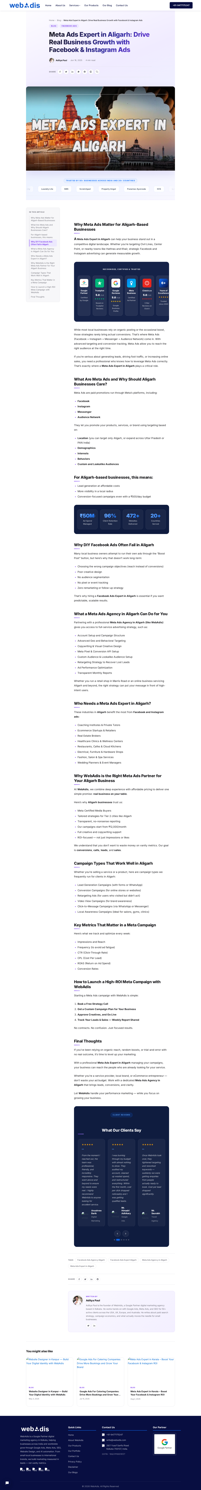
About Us (60, 5)
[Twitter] (88, 1325)
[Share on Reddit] (84, 71)
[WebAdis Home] (24, 5)
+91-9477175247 (181, 5)
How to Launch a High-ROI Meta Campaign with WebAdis (43, 289)
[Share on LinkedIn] (72, 71)
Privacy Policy (75, 1461)
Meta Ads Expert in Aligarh (82, 1266)
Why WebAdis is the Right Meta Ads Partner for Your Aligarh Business (43, 265)
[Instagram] (41, 1470)
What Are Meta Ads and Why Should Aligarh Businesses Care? (42, 227)
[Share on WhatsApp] (78, 71)
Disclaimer (73, 1467)
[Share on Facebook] (60, 71)
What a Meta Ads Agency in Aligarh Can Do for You (42, 250)
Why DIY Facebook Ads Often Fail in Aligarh (41, 243)
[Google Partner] (164, 1444)
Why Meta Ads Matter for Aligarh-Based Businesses (43, 219)
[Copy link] (97, 71)
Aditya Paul (61, 60)
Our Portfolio (74, 1451)
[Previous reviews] (117, 1233)
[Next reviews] (125, 1233)
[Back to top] (193, 1483)
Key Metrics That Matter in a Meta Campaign (43, 281)
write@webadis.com (116, 1440)
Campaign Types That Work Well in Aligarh (41, 274)
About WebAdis (75, 1440)
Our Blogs (73, 1472)
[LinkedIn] (94, 1325)
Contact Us (122, 5)
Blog (53, 26)
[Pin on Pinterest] (90, 71)
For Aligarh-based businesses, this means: (42, 235)
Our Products (91, 5)
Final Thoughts (37, 297)
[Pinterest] (47, 1470)
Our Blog (107, 5)
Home (48, 5)
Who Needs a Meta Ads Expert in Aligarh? (42, 257)
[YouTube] (35, 1470)
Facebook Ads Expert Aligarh (123, 1260)
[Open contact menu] (7, 1483)
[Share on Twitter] (66, 71)
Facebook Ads (69, 26)
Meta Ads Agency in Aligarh (154, 1260)
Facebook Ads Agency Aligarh (91, 1260)
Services (74, 5)
